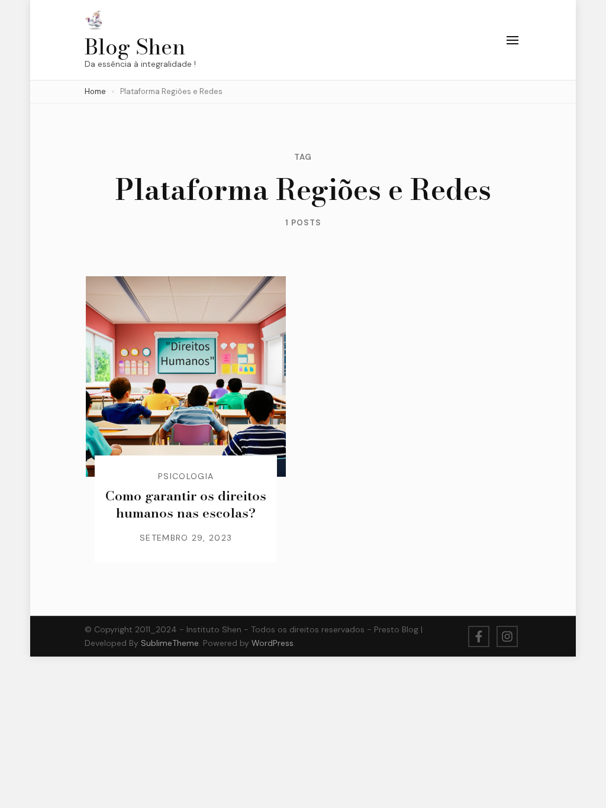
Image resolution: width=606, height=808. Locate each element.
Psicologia (186, 476)
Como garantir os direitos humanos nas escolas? (185, 504)
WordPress (273, 643)
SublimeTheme (170, 643)
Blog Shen (135, 46)
